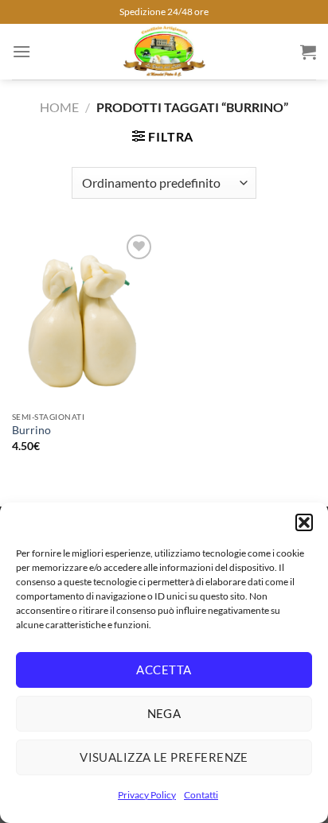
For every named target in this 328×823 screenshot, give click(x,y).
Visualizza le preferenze (164, 757)
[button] (304, 522)
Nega (164, 713)
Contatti (201, 795)
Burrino (31, 430)
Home (59, 107)
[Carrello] (308, 51)
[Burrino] (84, 317)
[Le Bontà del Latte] (164, 52)
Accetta (163, 669)
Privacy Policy (147, 795)
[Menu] (21, 51)
